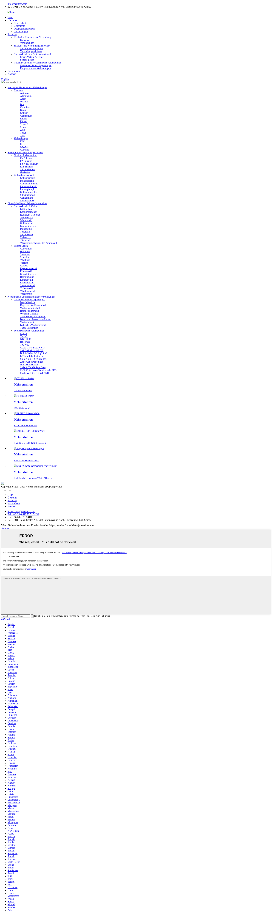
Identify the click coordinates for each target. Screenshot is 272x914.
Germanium (26, 115)
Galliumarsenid (27, 178)
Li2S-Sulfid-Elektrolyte (31, 356)
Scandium (25, 257)
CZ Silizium (26, 158)
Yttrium (24, 262)
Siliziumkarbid (27, 195)
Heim (10, 17)
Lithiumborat (26, 209)
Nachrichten (14, 71)
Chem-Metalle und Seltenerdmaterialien (33, 54)
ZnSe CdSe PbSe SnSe (31, 361)
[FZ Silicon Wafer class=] (24, 395)
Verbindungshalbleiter (31, 51)
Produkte (12, 34)
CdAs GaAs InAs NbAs (32, 347)
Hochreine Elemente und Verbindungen (33, 37)
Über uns (12, 20)
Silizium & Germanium (31, 48)
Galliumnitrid (26, 197)
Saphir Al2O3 (27, 200)
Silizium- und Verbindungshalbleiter (32, 45)
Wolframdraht (27, 322)
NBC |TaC (25, 339)
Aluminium (25, 96)
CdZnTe (24, 146)
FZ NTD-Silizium (29, 163)
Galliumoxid (26, 223)
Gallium (24, 113)
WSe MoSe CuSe (29, 364)
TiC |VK (24, 344)
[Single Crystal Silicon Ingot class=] (29, 448)
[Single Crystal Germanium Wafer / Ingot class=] (35, 466)
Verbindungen (27, 42)
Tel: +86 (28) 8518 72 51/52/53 (23, 514)
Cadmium (25, 107)
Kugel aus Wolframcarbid (33, 305)
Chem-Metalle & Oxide (32, 57)
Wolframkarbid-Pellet (30, 308)
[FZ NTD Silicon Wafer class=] (27, 413)
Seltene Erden (27, 59)
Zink (22, 135)
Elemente (24, 40)
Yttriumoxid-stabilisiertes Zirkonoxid (38, 243)
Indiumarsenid (27, 180)
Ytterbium (25, 260)
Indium (23, 118)
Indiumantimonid (28, 186)
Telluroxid (25, 231)
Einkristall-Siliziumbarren (26, 460)
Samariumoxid (27, 285)
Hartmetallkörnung (29, 310)
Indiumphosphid (28, 189)
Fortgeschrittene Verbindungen (35, 68)
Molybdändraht (27, 302)
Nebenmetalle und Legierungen (35, 65)
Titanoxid (25, 240)
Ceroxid (24, 265)
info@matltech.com (17, 4)
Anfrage (5, 528)
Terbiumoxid (26, 288)
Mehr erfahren (23, 384)
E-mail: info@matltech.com (21, 511)
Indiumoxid (26, 228)
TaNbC (24, 336)
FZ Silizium (26, 161)
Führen (23, 121)
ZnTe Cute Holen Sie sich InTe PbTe (38, 370)
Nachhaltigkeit (21, 31)
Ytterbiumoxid (27, 291)
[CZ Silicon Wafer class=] (24, 378)
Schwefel (24, 124)
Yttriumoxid (26, 294)
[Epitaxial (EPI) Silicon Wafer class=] (29, 431)
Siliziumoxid (26, 234)
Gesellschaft (20, 23)
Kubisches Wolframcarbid (33, 325)
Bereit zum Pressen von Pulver (35, 319)
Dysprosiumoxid (28, 268)
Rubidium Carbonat (30, 214)
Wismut (24, 101)
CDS (22, 141)
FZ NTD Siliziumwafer (25, 425)
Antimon (24, 93)
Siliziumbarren (27, 169)
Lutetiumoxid (27, 282)
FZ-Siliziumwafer (22, 408)
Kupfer (23, 110)
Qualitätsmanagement (24, 28)
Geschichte (19, 26)
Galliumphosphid (28, 192)
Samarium (25, 254)
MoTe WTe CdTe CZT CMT (34, 373)
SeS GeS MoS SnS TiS (31, 350)
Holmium (25, 251)
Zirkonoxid (25, 237)
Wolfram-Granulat (29, 313)
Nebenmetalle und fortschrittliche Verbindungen (37, 62)
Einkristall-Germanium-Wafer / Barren (33, 478)
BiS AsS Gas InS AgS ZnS (33, 353)
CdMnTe (24, 149)
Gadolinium (26, 248)
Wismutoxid (26, 220)
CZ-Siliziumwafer (23, 390)
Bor (22, 104)
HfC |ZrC (25, 342)
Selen (23, 127)
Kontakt (12, 74)
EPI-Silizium (26, 166)
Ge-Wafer (25, 172)
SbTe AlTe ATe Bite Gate (32, 367)
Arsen (23, 98)
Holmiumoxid (27, 277)
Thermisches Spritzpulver (32, 316)
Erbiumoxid (26, 271)
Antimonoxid (26, 217)
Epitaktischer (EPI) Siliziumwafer (30, 443)
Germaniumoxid (28, 226)
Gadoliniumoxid (28, 274)
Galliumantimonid (29, 183)
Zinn (22, 130)
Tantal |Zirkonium (29, 327)
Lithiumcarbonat (28, 212)
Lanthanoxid (26, 279)
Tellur (23, 132)
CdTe (23, 144)
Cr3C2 (23, 333)
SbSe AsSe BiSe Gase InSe (34, 359)
